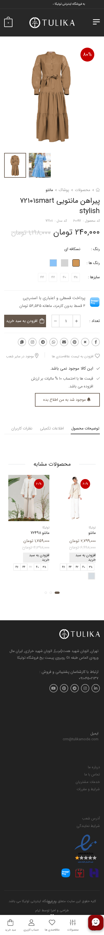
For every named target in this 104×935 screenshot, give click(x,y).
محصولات (82, 190)
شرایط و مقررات (88, 789)
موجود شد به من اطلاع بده (64, 400)
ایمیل (94, 733)
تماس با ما (92, 774)
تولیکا (92, 527)
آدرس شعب (91, 818)
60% (85, 484)
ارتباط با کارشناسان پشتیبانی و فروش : (68, 672)
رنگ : (95, 249)
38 (90, 567)
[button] (57, 592)
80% (87, 54)
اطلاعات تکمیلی (52, 428)
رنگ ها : (93, 263)
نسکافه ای (72, 249)
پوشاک (64, 190)
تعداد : (94, 321)
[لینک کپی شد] (22, 342)
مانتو (49, 190)
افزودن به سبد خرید (21, 321)
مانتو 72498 (40, 533)
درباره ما (94, 767)
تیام (37, 910)
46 (63, 567)
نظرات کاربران (21, 428)
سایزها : (94, 277)
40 (83, 567)
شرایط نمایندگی (88, 826)
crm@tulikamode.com (80, 739)
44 (70, 567)
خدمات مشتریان (88, 782)
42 (77, 567)
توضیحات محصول (85, 428)
